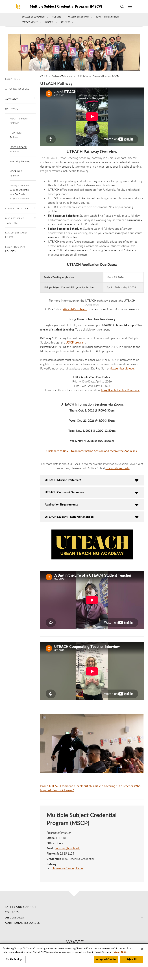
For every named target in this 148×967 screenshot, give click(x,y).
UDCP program (75, 342)
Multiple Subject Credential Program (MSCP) (66, 6)
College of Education (33, 17)
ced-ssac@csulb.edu (67, 848)
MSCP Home (12, 78)
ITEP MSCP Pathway (16, 135)
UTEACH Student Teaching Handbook (69, 517)
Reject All (131, 959)
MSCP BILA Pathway (16, 173)
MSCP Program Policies (15, 249)
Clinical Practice (16, 208)
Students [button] (56, 17)
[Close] (142, 949)
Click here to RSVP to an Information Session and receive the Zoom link (91, 451)
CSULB (43, 76)
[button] (35, 97)
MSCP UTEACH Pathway (18, 149)
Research (49, 22)
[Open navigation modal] (128, 6)
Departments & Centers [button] (107, 17)
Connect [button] (65, 22)
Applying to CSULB (17, 88)
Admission (12, 98)
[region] (74, 955)
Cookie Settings (14, 959)
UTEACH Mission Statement (63, 480)
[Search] (120, 6)
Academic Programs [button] (78, 17)
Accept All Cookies (106, 959)
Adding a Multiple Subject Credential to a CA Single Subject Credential (19, 192)
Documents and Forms (16, 235)
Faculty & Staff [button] (30, 22)
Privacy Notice (120, 952)
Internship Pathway (20, 161)
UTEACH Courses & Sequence (64, 492)
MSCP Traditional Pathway (19, 120)
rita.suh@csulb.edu (75, 309)
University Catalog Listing (68, 868)
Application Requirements (61, 504)
